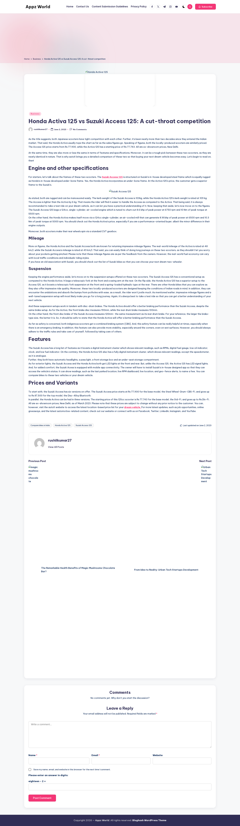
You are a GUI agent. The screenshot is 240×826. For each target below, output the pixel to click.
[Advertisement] (120, 36)
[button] (205, 7)
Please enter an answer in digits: (48, 775)
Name (32, 755)
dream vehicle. (132, 407)
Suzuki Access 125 (112, 177)
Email (96, 755)
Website (158, 755)
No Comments (80, 129)
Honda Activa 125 (62, 425)
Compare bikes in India (40, 425)
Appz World (38, 6)
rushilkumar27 (60, 440)
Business (35, 114)
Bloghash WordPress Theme (149, 820)
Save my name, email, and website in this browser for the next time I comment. (71, 769)
